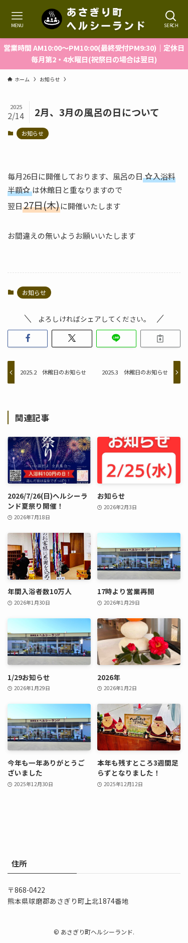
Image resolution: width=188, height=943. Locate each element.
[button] (28, 338)
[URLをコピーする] (160, 338)
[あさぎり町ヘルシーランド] (94, 19)
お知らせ (33, 133)
